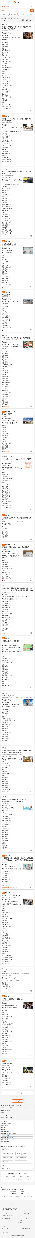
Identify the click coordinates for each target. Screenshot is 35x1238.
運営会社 (20, 1220)
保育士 (4, 971)
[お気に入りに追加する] (31, 111)
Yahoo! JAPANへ (5, 1232)
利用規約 (20, 1215)
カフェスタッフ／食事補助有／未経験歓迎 (16, 338)
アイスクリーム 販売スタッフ (11, 895)
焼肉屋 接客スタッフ (9, 1063)
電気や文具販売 (7, 414)
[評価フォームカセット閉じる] (32, 1173)
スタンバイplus (5, 1228)
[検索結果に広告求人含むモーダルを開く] (4, 20)
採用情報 (20, 1222)
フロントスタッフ (8, 696)
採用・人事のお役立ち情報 (24, 1228)
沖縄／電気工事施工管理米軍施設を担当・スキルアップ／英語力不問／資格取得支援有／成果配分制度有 (17, 590)
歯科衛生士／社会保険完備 (11, 641)
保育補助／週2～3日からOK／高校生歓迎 (15, 547)
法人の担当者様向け (6, 1218)
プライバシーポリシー (23, 1218)
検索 (32, 10)
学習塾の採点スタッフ (9, 244)
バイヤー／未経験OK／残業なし (12, 999)
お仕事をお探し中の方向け (8, 1215)
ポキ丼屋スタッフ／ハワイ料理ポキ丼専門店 (16, 459)
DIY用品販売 (6, 295)
